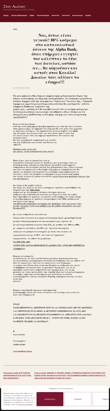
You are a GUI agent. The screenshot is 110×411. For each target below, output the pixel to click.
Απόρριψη (78, 399)
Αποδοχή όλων (50, 399)
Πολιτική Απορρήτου (26, 404)
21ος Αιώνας (14, 6)
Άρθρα (15, 29)
